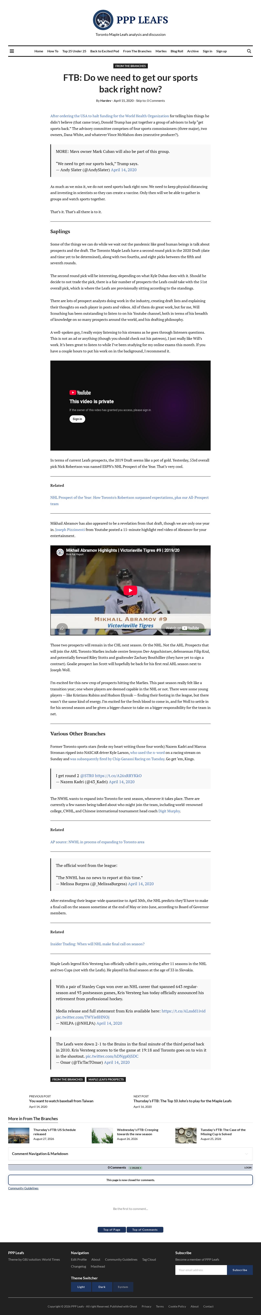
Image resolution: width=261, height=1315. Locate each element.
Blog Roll (177, 51)
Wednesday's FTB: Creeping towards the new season (137, 1132)
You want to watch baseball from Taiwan (61, 1101)
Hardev (103, 100)
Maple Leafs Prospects (106, 1079)
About (95, 1259)
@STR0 (87, 775)
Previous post (40, 1096)
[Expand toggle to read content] (246, 1153)
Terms (160, 1306)
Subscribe (240, 1270)
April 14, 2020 (124, 169)
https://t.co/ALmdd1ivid (184, 1011)
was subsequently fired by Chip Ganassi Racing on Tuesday (117, 758)
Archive (193, 51)
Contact (208, 1306)
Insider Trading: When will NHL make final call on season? (97, 943)
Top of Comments (145, 1229)
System (123, 1287)
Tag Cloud (149, 1259)
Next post (141, 1096)
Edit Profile (79, 1259)
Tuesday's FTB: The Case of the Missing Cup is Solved (223, 1132)
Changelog (78, 1266)
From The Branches (137, 51)
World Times (51, 1259)
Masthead (98, 1266)
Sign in (207, 51)
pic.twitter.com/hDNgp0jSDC (112, 1056)
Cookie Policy (177, 1306)
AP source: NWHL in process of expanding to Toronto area (97, 841)
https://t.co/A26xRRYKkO (118, 775)
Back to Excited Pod (104, 51)
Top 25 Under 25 (74, 51)
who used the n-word (147, 752)
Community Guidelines (121, 1259)
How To (52, 51)
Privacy (146, 1306)
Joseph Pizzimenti (70, 529)
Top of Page (111, 1229)
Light (81, 1287)
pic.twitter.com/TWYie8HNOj (82, 1017)
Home (38, 51)
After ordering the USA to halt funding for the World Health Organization (109, 115)
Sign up (221, 51)
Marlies (161, 51)
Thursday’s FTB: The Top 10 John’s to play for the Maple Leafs (183, 1101)
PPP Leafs (142, 19)
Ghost (133, 1306)
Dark (102, 1287)
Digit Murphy (169, 810)
